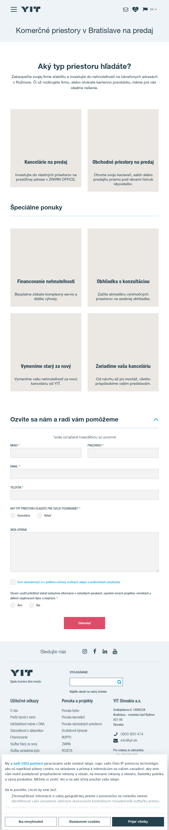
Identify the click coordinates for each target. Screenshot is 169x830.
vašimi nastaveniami (143, 807)
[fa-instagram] (84, 651)
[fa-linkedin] (105, 651)
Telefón (15, 487)
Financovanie (19, 737)
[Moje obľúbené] (135, 9)
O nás (14, 710)
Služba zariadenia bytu (25, 750)
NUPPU (66, 737)
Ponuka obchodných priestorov (82, 724)
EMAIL (14, 466)
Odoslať (84, 623)
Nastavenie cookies (84, 821)
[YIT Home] (30, 9)
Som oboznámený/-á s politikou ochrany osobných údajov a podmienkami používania (69, 582)
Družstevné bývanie (74, 730)
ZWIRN (66, 744)
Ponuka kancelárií (73, 717)
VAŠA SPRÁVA (18, 530)
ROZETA (67, 750)
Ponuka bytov (70, 710)
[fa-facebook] (95, 651)
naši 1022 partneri (28, 763)
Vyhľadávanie (79, 672)
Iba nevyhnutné (31, 821)
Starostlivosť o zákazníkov (26, 730)
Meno (14, 445)
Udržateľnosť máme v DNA (27, 724)
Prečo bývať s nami (22, 717)
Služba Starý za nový (23, 744)
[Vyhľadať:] (119, 682)
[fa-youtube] (115, 651)
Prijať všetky (138, 821)
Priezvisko (95, 445)
